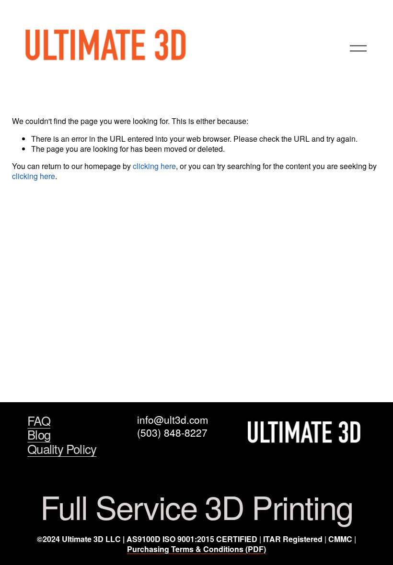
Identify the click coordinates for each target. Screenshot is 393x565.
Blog (38, 434)
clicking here (154, 165)
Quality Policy (61, 448)
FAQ (38, 420)
